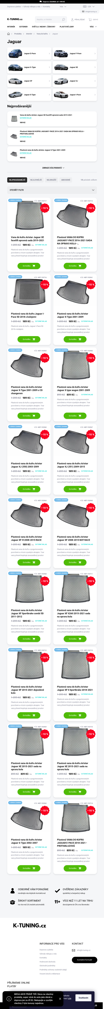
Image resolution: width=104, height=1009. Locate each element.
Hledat (63, 19)
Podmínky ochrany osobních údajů (53, 970)
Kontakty (46, 7)
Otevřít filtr (17, 190)
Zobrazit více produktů (52, 168)
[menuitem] (12, 26)
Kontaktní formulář (84, 960)
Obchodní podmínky (47, 966)
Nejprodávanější (17, 180)
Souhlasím (83, 998)
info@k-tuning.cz (83, 950)
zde (69, 998)
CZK (89, 7)
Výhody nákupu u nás (31, 7)
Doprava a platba (14, 7)
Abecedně (65, 180)
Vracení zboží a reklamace (50, 974)
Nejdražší (51, 180)
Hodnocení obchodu (47, 962)
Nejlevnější (36, 180)
